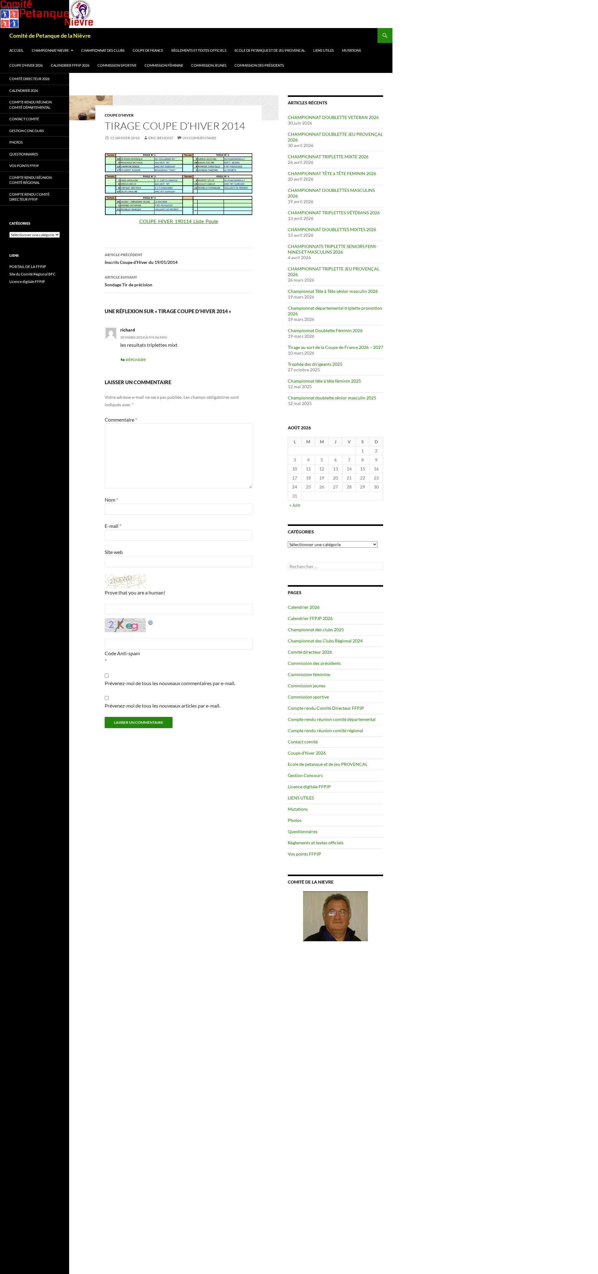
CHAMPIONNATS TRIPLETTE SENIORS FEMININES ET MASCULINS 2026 (332, 249)
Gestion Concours (305, 775)
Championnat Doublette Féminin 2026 (325, 330)
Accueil (16, 50)
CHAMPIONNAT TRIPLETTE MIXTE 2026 (328, 156)
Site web (114, 552)
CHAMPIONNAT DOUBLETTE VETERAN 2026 (333, 117)
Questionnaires (302, 831)
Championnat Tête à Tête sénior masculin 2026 (333, 291)
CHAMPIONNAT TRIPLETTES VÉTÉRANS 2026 (334, 212)
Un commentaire (199, 138)
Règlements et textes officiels (198, 50)
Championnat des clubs (103, 50)
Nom (111, 500)
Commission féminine (164, 65)
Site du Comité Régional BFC (32, 274)
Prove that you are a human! (135, 592)
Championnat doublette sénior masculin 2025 (332, 397)
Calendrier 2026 (304, 607)
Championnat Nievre (50, 50)
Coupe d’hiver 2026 (26, 65)
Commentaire (121, 419)
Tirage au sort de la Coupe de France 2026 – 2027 (335, 347)
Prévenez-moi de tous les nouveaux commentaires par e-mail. (170, 683)
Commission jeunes (208, 65)
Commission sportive (116, 65)
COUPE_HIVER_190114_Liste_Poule (178, 221)
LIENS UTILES (323, 50)
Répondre (136, 359)
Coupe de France (148, 50)
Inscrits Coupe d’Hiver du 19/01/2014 (141, 258)
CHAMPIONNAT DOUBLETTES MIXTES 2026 (332, 229)
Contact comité (303, 741)
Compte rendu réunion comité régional (325, 730)
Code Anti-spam (122, 653)
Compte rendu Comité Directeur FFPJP (326, 708)
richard (127, 329)
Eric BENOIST (160, 138)
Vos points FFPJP (304, 853)
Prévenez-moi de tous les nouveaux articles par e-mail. (162, 706)
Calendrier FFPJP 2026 (70, 65)
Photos (294, 820)
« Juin (294, 505)
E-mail (113, 526)
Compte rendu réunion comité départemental (332, 719)
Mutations (351, 50)
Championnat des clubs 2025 (316, 629)
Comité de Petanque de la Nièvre (50, 35)
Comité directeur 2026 (310, 652)
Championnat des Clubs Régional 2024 (325, 640)
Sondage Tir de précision (128, 281)
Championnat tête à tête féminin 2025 (324, 381)
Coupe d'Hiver (119, 115)
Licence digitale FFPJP (309, 786)
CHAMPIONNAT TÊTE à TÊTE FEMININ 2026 (332, 173)
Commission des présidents (259, 65)
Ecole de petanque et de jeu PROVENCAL (270, 50)
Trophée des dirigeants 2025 (315, 364)
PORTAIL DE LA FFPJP (27, 266)
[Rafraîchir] (150, 622)
